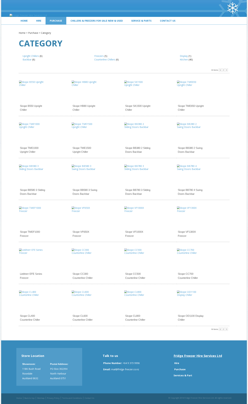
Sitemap (41, 398)
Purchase (56, 20)
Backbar (27, 59)
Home (24, 20)
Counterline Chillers (104, 59)
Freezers (99, 56)
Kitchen (184, 59)
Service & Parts (141, 20)
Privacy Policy (53, 398)
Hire (38, 20)
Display (184, 56)
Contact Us (167, 20)
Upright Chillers (31, 56)
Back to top (29, 398)
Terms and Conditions (72, 398)
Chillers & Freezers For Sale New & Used (97, 20)
